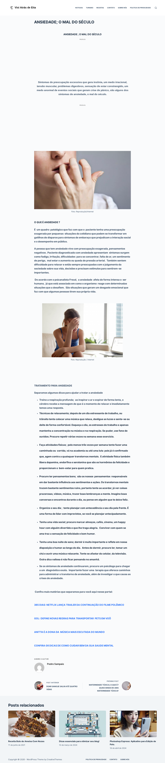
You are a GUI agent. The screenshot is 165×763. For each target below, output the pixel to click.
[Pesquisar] (156, 8)
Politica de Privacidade (140, 8)
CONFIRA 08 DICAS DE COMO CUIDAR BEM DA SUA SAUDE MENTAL (74, 645)
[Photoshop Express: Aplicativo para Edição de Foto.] (133, 724)
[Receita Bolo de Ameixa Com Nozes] (31, 724)
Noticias (79, 8)
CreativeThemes (54, 759)
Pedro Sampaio (55, 664)
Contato (111, 8)
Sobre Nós (122, 8)
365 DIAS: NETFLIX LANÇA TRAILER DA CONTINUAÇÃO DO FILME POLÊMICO (79, 604)
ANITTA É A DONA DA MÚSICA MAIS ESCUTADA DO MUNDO (69, 632)
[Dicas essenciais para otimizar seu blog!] (82, 724)
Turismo (89, 8)
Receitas (100, 8)
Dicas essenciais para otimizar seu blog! (79, 741)
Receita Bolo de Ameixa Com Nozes (26, 741)
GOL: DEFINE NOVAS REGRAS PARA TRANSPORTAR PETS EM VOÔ (72, 618)
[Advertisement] (82, 59)
